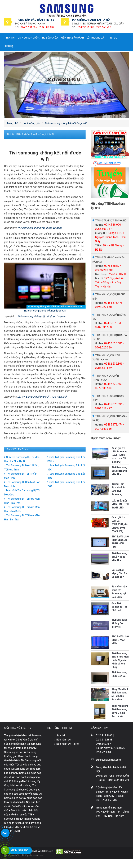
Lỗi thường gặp (96, 37)
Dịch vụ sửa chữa (28, 37)
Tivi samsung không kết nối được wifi (45, 310)
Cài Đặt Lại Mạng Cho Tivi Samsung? (120, 573)
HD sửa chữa (50, 37)
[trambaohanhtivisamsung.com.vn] (66, 10)
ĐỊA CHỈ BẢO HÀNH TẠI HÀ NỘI (91, 19)
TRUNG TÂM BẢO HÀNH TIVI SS (34, 19)
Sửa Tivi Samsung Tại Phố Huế (119, 607)
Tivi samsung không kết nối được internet (41, 316)
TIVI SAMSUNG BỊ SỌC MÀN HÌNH (120, 640)
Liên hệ (9, 46)
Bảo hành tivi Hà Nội (67, 743)
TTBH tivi (9, 37)
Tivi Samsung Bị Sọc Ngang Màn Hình (119, 471)
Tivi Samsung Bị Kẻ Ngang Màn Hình (119, 557)
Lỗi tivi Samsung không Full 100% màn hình (42, 396)
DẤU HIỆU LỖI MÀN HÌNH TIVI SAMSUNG (120, 504)
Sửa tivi (60, 735)
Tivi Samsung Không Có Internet (119, 623)
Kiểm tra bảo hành (72, 37)
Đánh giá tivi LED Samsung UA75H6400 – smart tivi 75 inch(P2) (119, 455)
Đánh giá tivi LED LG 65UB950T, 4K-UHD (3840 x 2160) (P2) (120, 524)
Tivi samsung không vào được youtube (39, 227)
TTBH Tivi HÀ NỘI (35, 851)
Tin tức (112, 37)
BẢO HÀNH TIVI (99, 727)
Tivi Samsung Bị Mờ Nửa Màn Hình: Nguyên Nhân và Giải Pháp (120, 660)
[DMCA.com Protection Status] (69, 851)
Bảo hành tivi (63, 739)
